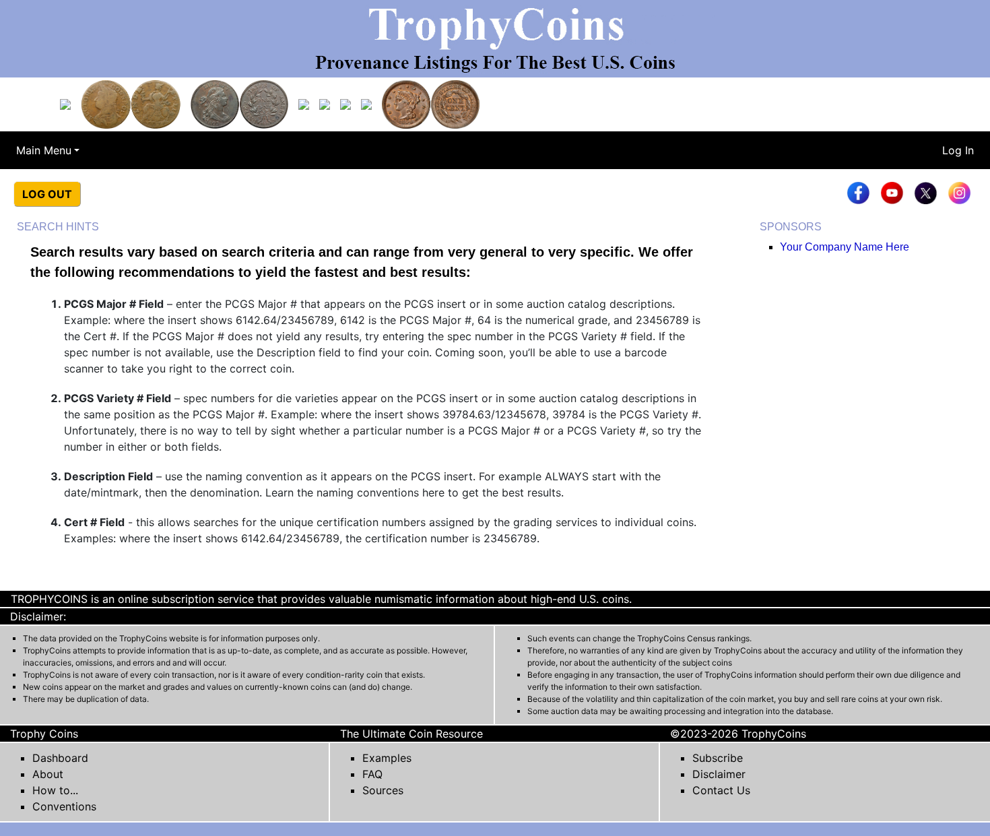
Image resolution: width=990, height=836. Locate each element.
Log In (958, 150)
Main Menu (43, 150)
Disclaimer (719, 774)
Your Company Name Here (844, 247)
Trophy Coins (44, 733)
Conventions (64, 806)
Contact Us (721, 790)
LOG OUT (47, 194)
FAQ (372, 774)
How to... (55, 790)
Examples (386, 758)
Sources (382, 790)
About (47, 774)
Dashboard (60, 758)
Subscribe (717, 758)
